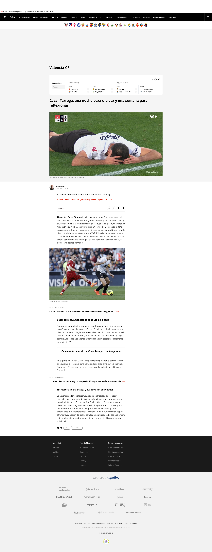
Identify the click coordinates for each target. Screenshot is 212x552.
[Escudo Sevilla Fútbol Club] (137, 25)
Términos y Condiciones (82, 523)
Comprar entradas (116, 447)
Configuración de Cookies (115, 523)
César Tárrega (76, 428)
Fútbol (12, 17)
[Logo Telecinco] (92, 489)
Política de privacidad (98, 523)
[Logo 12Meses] (147, 504)
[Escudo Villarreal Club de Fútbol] (146, 25)
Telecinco (84, 452)
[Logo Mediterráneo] (133, 512)
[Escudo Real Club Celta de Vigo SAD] (74, 25)
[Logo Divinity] (148, 489)
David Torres (60, 186)
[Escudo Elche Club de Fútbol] (83, 25)
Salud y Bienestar (115, 465)
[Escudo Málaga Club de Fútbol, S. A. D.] (104, 25)
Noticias (55, 447)
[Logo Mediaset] (106, 479)
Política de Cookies (131, 523)
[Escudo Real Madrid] (129, 25)
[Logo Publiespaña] (106, 512)
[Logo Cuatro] (119, 489)
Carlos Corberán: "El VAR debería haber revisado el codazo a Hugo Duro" (81, 311)
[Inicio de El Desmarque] (4, 17)
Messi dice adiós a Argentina (12, 12)
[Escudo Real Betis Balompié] (125, 25)
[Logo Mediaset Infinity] (64, 489)
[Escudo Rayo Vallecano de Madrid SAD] (116, 25)
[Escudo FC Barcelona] (91, 25)
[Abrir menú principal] (208, 17)
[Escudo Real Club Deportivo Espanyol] (87, 25)
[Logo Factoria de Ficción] (92, 497)
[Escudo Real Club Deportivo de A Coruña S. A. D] (121, 25)
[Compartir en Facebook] (123, 208)
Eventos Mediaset (115, 461)
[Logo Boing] (120, 497)
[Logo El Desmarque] (64, 497)
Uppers (83, 465)
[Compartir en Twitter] (113, 208)
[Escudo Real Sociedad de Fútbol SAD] (133, 25)
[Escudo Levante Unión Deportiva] (100, 25)
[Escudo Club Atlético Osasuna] (108, 25)
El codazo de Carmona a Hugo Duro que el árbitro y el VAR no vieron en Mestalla (85, 381)
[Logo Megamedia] (107, 533)
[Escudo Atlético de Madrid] (70, 25)
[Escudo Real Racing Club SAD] (112, 25)
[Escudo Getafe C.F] (95, 25)
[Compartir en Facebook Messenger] (118, 208)
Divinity (83, 461)
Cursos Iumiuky (114, 456)
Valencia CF (59, 67)
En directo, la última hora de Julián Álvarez (40, 12)
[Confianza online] (106, 543)
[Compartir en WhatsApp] (109, 208)
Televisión (56, 456)
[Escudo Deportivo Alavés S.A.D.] (79, 25)
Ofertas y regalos (115, 452)
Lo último (56, 452)
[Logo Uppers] (92, 505)
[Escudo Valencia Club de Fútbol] (142, 25)
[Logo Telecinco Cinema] (120, 505)
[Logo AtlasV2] (78, 513)
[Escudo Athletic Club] (66, 25)
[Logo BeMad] (64, 505)
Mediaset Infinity (87, 447)
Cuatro (83, 456)
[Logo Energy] (147, 497)
